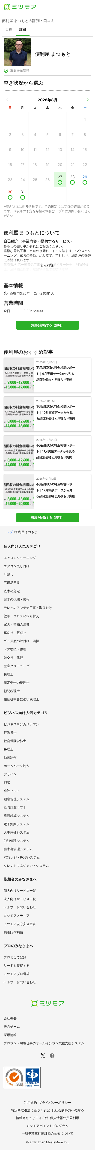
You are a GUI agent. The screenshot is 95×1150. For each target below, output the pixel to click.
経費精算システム (17, 816)
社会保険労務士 (15, 741)
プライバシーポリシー (55, 1102)
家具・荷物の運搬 (17, 624)
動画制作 (10, 757)
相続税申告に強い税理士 (21, 699)
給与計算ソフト (15, 807)
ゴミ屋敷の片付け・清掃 (21, 641)
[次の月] (87, 100)
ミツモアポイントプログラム (47, 1126)
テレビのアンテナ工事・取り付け (28, 608)
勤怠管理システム (17, 799)
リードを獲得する (17, 965)
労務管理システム (17, 841)
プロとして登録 (15, 957)
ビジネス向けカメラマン (21, 724)
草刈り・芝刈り (15, 633)
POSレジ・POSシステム (22, 857)
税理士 (8, 674)
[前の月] (7, 100)
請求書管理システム (18, 849)
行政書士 (10, 732)
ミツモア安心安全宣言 (20, 924)
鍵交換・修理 (13, 657)
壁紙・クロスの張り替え (21, 616)
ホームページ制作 (17, 766)
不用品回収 (12, 583)
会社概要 (10, 1018)
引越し (8, 574)
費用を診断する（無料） (47, 325)
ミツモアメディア (17, 915)
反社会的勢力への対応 (68, 1110)
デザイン (10, 774)
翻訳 (7, 782)
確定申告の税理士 (17, 682)
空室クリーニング (17, 666)
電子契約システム (17, 824)
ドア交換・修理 (15, 649)
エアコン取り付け (17, 566)
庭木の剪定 (12, 591)
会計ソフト (12, 791)
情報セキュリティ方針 (32, 1118)
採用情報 (10, 1035)
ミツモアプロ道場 (17, 974)
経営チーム (12, 1026)
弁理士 (8, 749)
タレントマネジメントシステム (26, 866)
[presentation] (9, 29)
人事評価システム (17, 832)
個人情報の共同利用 (64, 1118)
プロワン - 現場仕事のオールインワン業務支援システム (44, 1043)
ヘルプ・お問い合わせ (20, 907)
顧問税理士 (12, 691)
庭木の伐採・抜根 (17, 599)
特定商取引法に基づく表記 (30, 1110)
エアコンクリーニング (20, 558)
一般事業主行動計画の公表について (47, 1133)
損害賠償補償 (13, 932)
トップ (8, 532)
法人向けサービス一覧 (20, 899)
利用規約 (30, 1102)
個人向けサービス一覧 (20, 890)
